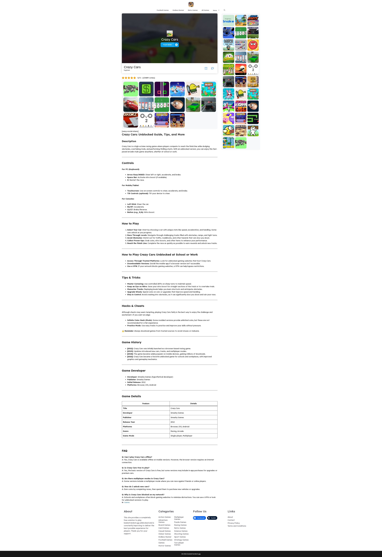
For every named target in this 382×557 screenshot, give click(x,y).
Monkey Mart (209, 95)
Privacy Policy (234, 523)
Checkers (240, 135)
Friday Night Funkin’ (241, 109)
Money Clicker (146, 95)
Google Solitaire (161, 110)
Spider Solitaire (146, 110)
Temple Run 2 (253, 85)
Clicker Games (164, 534)
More (215, 10)
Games (127, 502)
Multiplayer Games (179, 518)
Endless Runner (178, 10)
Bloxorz (131, 126)
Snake (253, 122)
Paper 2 (228, 122)
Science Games (181, 531)
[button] (224, 10)
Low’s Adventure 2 (228, 48)
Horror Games (164, 546)
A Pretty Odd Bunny (228, 97)
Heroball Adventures (252, 48)
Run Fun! (228, 110)
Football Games (163, 10)
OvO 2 (146, 126)
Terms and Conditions (237, 526)
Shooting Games (181, 534)
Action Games (164, 517)
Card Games (163, 528)
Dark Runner (241, 74)
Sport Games (180, 537)
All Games (205, 10)
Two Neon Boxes (161, 95)
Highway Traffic (208, 110)
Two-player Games (179, 544)
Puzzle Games (180, 522)
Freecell (228, 74)
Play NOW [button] (167, 45)
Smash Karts (253, 25)
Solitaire (228, 61)
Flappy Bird (228, 135)
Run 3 (228, 37)
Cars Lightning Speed (130, 109)
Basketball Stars (177, 126)
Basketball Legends (162, 125)
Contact (231, 520)
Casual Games (164, 531)
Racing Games (180, 525)
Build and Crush (130, 95)
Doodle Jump (193, 95)
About (230, 517)
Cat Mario (253, 135)
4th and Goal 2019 (253, 36)
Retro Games (193, 10)
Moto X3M (241, 25)
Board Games (164, 525)
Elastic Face (177, 110)
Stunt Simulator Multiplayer (193, 109)
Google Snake (228, 24)
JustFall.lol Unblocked (177, 94)
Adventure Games (163, 521)
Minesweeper (241, 48)
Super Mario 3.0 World (228, 146)
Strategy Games (181, 540)
